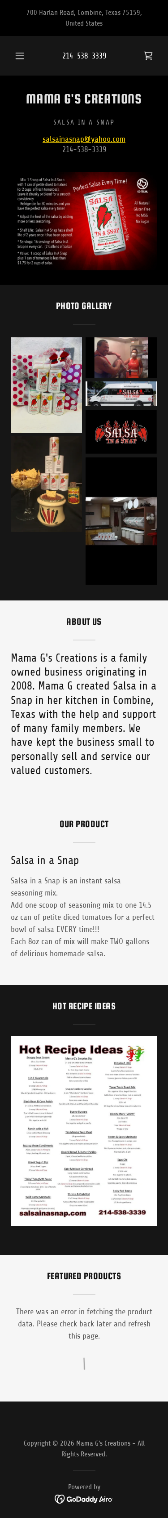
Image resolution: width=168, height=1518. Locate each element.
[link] (148, 56)
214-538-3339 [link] (84, 55)
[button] (20, 56)
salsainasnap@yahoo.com (84, 138)
